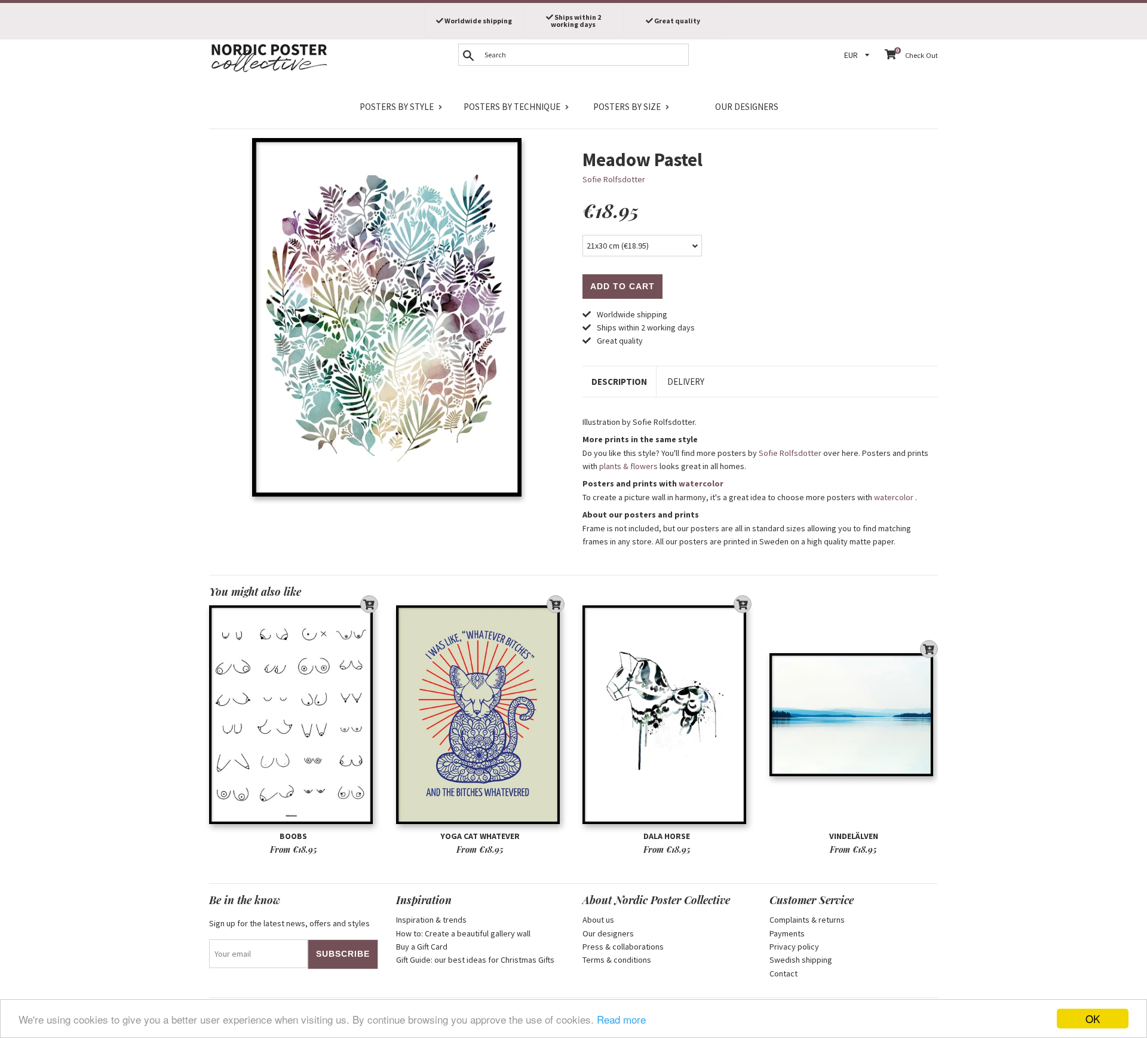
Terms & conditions (616, 959)
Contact (783, 973)
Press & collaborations (623, 946)
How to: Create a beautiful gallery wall (463, 933)
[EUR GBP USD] (858, 55)
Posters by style (397, 106)
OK (1092, 1018)
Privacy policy (794, 946)
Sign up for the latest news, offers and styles (289, 923)
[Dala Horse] (667, 715)
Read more (621, 1019)
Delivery (685, 381)
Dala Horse (666, 836)
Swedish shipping (800, 959)
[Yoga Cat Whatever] (480, 715)
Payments (787, 933)
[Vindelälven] (854, 715)
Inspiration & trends (431, 919)
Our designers (746, 106)
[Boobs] (293, 715)
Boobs (293, 836)
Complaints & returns (807, 919)
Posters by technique (512, 106)
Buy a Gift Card (421, 946)
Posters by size (627, 106)
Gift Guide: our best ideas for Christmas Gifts (475, 959)
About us (598, 919)
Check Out (921, 55)
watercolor (701, 483)
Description (619, 381)
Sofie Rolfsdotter (613, 179)
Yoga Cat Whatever (480, 836)
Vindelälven (853, 836)
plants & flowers (628, 466)
